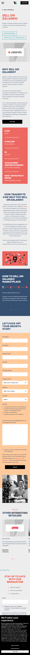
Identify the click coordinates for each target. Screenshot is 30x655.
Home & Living (7, 37)
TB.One (25, 206)
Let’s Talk (24, 3)
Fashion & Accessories (9, 33)
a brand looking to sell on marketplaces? (15, 407)
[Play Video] (15, 258)
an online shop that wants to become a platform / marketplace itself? (15, 409)
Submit (15, 467)
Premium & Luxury (19, 37)
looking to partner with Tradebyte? (14, 414)
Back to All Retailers (9, 9)
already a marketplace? (10, 412)
